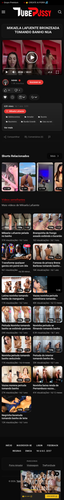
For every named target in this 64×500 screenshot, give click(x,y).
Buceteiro (12, 122)
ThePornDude (48, 465)
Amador (30, 117)
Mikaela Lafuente (16, 111)
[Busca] (59, 11)
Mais (52, 156)
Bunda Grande (29, 122)
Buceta (44, 117)
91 (9, 90)
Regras (17, 451)
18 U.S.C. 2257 (43, 451)
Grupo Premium (11, 2)
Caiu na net (47, 122)
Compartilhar (13, 137)
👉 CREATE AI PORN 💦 (37, 2)
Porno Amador (16, 465)
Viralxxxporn (32, 465)
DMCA (28, 451)
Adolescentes (14, 117)
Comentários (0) (35, 137)
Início (9, 445)
